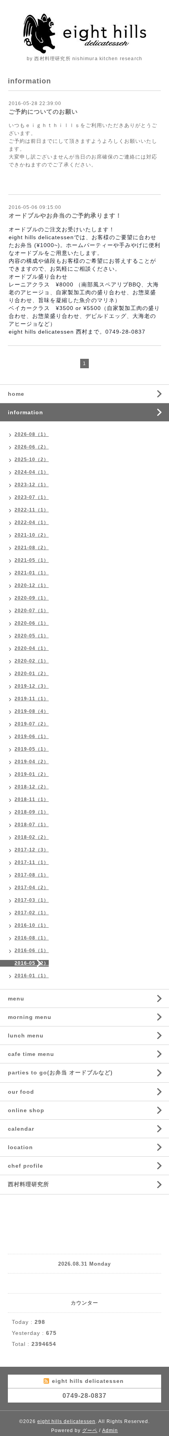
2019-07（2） (32, 724)
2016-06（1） (32, 950)
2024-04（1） (32, 472)
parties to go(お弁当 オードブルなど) (60, 1072)
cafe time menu (31, 1054)
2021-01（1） (32, 573)
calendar (21, 1129)
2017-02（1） (32, 912)
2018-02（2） (32, 837)
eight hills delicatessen (66, 1421)
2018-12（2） (32, 787)
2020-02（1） (32, 661)
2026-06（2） (32, 447)
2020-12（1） (32, 585)
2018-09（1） (32, 812)
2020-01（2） (32, 673)
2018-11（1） (32, 799)
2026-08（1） (32, 434)
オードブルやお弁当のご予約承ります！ (65, 215)
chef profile (25, 1166)
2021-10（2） (32, 535)
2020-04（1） (32, 648)
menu (16, 998)
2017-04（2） (32, 887)
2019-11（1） (32, 698)
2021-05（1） (32, 560)
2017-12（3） (32, 850)
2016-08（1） (32, 938)
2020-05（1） (32, 636)
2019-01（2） (32, 774)
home (16, 394)
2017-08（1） (32, 875)
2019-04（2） (32, 761)
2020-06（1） (32, 623)
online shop (26, 1110)
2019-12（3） (32, 686)
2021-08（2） (32, 547)
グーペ (89, 1430)
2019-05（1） (32, 749)
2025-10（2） (32, 459)
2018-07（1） (32, 824)
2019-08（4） (32, 711)
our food (21, 1092)
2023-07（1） (32, 497)
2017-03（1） (32, 900)
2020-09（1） (32, 598)
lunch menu (26, 1035)
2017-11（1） (32, 862)
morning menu (29, 1017)
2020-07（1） (32, 610)
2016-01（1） (32, 975)
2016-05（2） (32, 963)
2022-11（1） (32, 510)
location (20, 1147)
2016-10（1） (32, 925)
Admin (110, 1430)
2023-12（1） (32, 484)
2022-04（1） (32, 522)
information (25, 412)
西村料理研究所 (28, 1184)
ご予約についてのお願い (43, 111)
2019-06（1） (32, 736)
